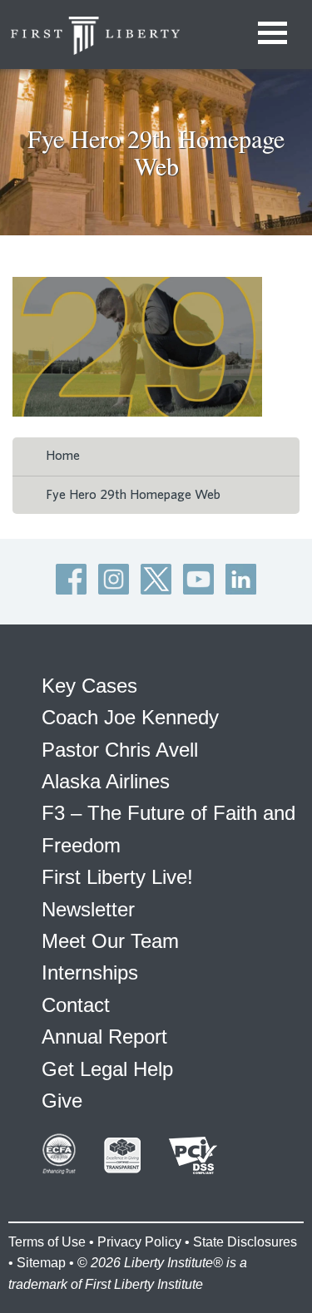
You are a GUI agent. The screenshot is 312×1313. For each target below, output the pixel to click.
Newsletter (88, 909)
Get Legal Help (107, 1069)
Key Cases (89, 685)
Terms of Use (47, 1242)
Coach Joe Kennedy (130, 717)
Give (62, 1100)
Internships (90, 972)
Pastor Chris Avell (120, 749)
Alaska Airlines (106, 781)
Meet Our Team (110, 941)
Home (63, 455)
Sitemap (41, 1263)
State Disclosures (245, 1242)
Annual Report (104, 1036)
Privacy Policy (139, 1242)
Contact (76, 1005)
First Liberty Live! (117, 877)
